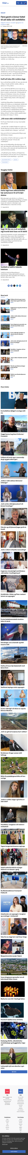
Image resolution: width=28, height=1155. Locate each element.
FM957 (20, 1129)
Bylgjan (20, 1127)
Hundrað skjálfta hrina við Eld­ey (12, 1020)
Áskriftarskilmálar (20, 1103)
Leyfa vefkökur (14, 1151)
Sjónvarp (7, 1127)
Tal (20, 1132)
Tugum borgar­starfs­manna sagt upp (13, 846)
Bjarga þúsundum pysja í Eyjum (11, 956)
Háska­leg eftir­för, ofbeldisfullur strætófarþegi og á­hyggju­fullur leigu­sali (13, 1043)
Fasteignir (20, 1121)
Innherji (20, 1119)
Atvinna (20, 1122)
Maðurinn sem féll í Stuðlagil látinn (13, 999)
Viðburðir (20, 1124)
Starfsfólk (20, 1105)
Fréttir (7, 1119)
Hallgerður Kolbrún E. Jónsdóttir (8, 22)
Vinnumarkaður (5, 162)
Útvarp (7, 1129)
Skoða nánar (5, 1144)
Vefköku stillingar (14, 1148)
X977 (21, 1130)
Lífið (7, 1124)
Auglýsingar (20, 1098)
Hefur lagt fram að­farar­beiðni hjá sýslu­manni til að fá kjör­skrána (13, 193)
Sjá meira (14, 1071)
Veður (21, 1125)
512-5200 (21, 1097)
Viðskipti (7, 1121)
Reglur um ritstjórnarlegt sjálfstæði (7, 1098)
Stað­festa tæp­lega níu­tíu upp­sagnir (12, 687)
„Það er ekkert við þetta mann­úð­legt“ (13, 550)
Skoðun (7, 1125)
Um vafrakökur (20, 1110)
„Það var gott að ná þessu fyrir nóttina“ (14, 732)
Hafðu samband (21, 1100)
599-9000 (8, 1104)
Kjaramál (15, 159)
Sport (7, 1122)
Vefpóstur (20, 1108)
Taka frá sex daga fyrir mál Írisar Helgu (14, 937)
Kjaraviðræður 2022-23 (6, 159)
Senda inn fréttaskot (20, 1111)
